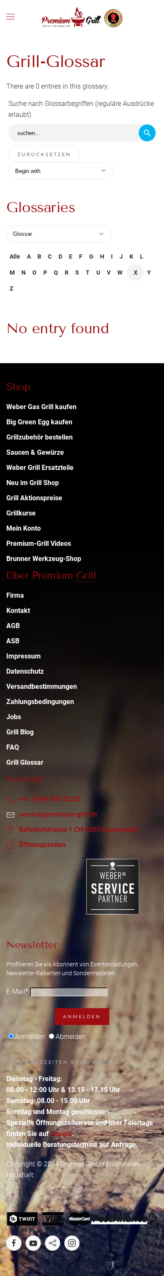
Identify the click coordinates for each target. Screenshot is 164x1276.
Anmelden (82, 1017)
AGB (13, 626)
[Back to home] (82, 17)
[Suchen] (147, 132)
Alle (15, 256)
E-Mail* (17, 991)
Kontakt (18, 611)
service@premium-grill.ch (58, 814)
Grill (86, 575)
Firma (15, 595)
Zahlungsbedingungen (40, 702)
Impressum (23, 656)
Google (61, 1134)
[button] (10, 17)
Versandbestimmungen (41, 687)
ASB (12, 641)
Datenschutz (25, 671)
